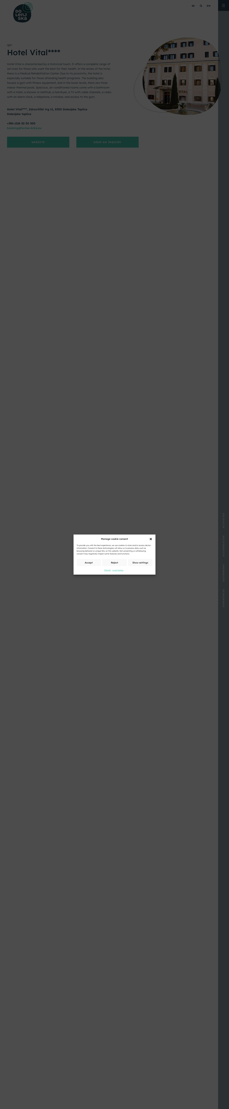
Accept (89, 562)
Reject (114, 562)
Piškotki (107, 570)
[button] (150, 538)
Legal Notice (117, 570)
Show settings (140, 562)
